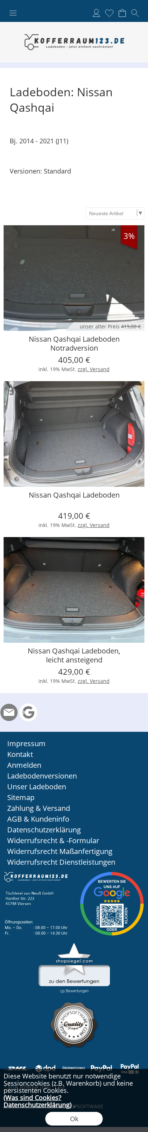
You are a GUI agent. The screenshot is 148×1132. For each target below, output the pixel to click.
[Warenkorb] (122, 13)
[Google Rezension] (28, 712)
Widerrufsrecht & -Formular (53, 840)
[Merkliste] (109, 13)
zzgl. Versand (94, 369)
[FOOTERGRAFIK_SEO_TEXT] (36, 874)
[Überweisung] (73, 1068)
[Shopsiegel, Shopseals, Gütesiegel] (74, 945)
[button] (13, 13)
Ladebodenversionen (42, 776)
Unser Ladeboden (36, 786)
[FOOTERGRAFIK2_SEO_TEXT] (111, 874)
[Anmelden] (96, 13)
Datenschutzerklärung (44, 830)
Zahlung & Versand (38, 808)
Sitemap (20, 797)
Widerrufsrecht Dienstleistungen (61, 862)
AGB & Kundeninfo (38, 819)
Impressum (26, 743)
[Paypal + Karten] (129, 1068)
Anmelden (24, 765)
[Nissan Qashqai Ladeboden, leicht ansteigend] (74, 590)
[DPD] (45, 1068)
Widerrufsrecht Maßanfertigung (59, 851)
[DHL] (17, 1068)
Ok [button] (74, 1118)
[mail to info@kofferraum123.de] (9, 712)
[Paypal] (101, 1068)
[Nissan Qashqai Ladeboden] (74, 434)
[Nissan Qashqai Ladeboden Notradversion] (74, 278)
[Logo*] (74, 25)
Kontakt (20, 754)
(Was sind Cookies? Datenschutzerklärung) (37, 1101)
